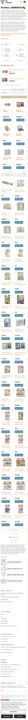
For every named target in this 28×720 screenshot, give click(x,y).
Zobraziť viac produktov (13, 85)
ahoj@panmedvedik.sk (6, 676)
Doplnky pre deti (5, 621)
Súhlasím (20, 716)
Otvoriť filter (14, 97)
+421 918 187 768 (5, 674)
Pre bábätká (4, 619)
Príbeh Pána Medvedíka (6, 601)
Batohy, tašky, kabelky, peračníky (9, 626)
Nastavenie (13, 711)
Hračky (2, 614)
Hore (15, 540)
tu (18, 708)
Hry (1, 616)
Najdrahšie (21, 89)
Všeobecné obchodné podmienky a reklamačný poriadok (12, 593)
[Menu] (24, 1)
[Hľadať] (16, 1)
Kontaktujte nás (4, 599)
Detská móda (4, 623)
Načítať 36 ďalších (14, 529)
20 (17, 533)
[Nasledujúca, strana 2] (14, 533)
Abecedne (3, 92)
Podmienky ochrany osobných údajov (10, 597)
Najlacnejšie (14, 89)
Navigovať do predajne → (6, 652)
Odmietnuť (7, 716)
